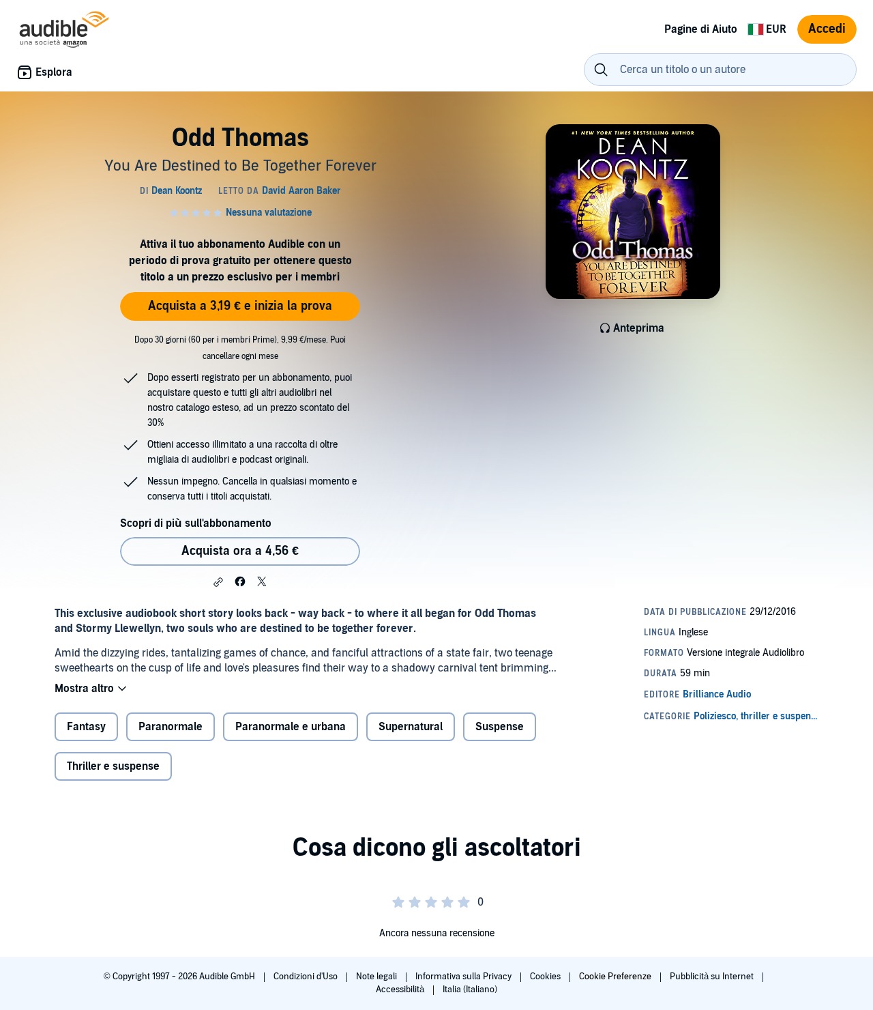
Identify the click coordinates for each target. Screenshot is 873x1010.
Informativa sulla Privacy (464, 976)
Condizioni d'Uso (306, 976)
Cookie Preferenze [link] (615, 976)
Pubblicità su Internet (713, 976)
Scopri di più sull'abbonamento (195, 523)
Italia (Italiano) (470, 989)
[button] (218, 582)
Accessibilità (401, 989)
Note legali (377, 976)
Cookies (546, 976)
